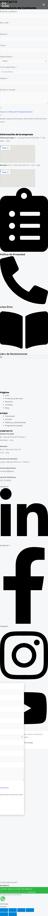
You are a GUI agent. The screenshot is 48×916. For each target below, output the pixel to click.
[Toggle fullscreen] (13, 910)
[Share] (21, 910)
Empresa (4, 34)
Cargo (2, 45)
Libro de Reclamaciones (13, 353)
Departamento (6, 57)
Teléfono (3, 78)
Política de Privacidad (12, 254)
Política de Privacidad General (20, 112)
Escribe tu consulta (7, 90)
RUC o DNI (4, 23)
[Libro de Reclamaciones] (24, 351)
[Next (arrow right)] (13, 914)
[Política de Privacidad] (24, 251)
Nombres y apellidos (8, 11)
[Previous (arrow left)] (4, 914)
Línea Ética (6, 306)
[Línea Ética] (24, 303)
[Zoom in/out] (4, 910)
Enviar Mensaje (11, 128)
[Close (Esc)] (30, 910)
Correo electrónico (8, 67)
